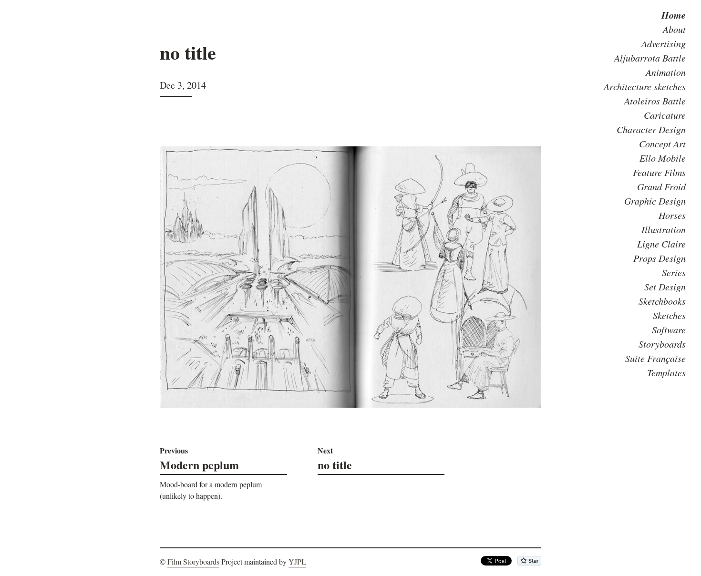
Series (674, 272)
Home (673, 14)
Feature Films (659, 172)
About (674, 29)
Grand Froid (661, 186)
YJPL (297, 561)
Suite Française (655, 358)
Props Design (659, 258)
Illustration (663, 229)
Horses (672, 215)
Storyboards (662, 344)
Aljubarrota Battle (650, 57)
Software (669, 329)
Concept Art (662, 143)
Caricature (665, 115)
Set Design (665, 286)
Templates (666, 372)
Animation (666, 72)
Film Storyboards (193, 561)
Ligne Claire (661, 243)
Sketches (669, 315)
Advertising (663, 43)
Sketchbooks (662, 301)
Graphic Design (655, 201)
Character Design (651, 129)
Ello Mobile (662, 158)
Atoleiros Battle (655, 100)
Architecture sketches (645, 86)
